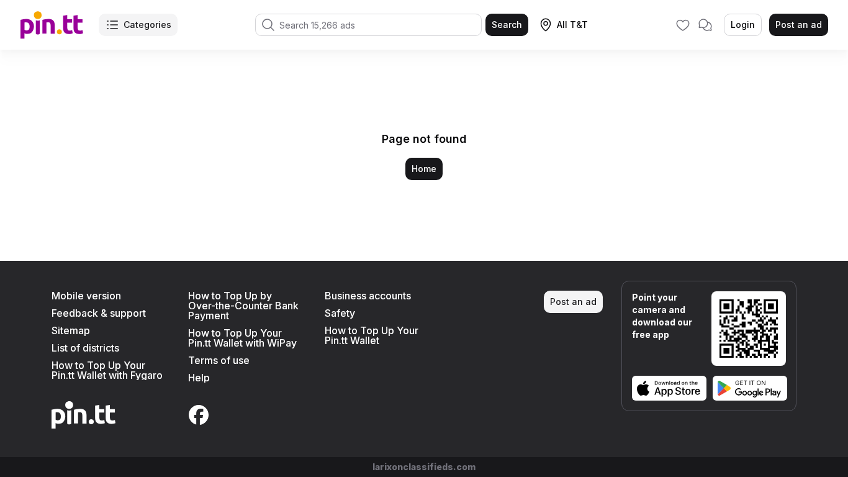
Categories (147, 24)
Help (199, 378)
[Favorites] (683, 25)
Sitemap (71, 330)
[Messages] (705, 25)
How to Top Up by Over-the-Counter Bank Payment (243, 305)
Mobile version (86, 296)
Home (424, 168)
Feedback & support (99, 313)
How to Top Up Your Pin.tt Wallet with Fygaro (107, 370)
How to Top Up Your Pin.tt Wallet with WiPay (242, 338)
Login (743, 24)
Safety (340, 313)
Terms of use (219, 360)
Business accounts (368, 296)
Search (507, 24)
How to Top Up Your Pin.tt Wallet (371, 335)
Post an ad (798, 24)
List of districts (85, 348)
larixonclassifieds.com (424, 466)
